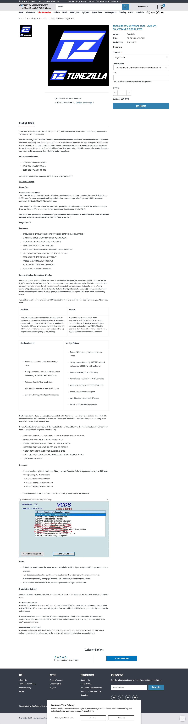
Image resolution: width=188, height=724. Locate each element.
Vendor (116, 34)
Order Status (55, 684)
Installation (140, 12)
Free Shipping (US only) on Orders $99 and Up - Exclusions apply (94, 1)
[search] (125, 7)
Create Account (56, 680)
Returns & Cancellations (91, 691)
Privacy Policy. (87, 711)
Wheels (64, 12)
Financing (122, 12)
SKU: (115, 38)
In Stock (131, 42)
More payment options (141, 112)
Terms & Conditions (27, 684)
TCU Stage (117, 52)
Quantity (116, 88)
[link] (148, 12)
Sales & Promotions (44, 12)
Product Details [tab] (26, 123)
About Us (23, 680)
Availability (118, 42)
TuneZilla (131, 34)
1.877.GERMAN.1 (64, 102)
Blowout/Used (74, 12)
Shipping (84, 695)
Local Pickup (86, 684)
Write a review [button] (121, 658)
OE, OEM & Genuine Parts (91, 688)
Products (57, 12)
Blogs (21, 691)
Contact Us (85, 680)
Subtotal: (116, 99)
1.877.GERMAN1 (29, 1)
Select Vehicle (30, 12)
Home (21, 12)
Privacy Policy (25, 688)
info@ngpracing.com (50, 1)
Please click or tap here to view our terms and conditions (43, 706)
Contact (131, 12)
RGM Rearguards (110, 12)
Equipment (86, 12)
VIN (115, 73)
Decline (121, 717)
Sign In (53, 688)
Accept (93, 717)
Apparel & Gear (97, 12)
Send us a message (84, 103)
